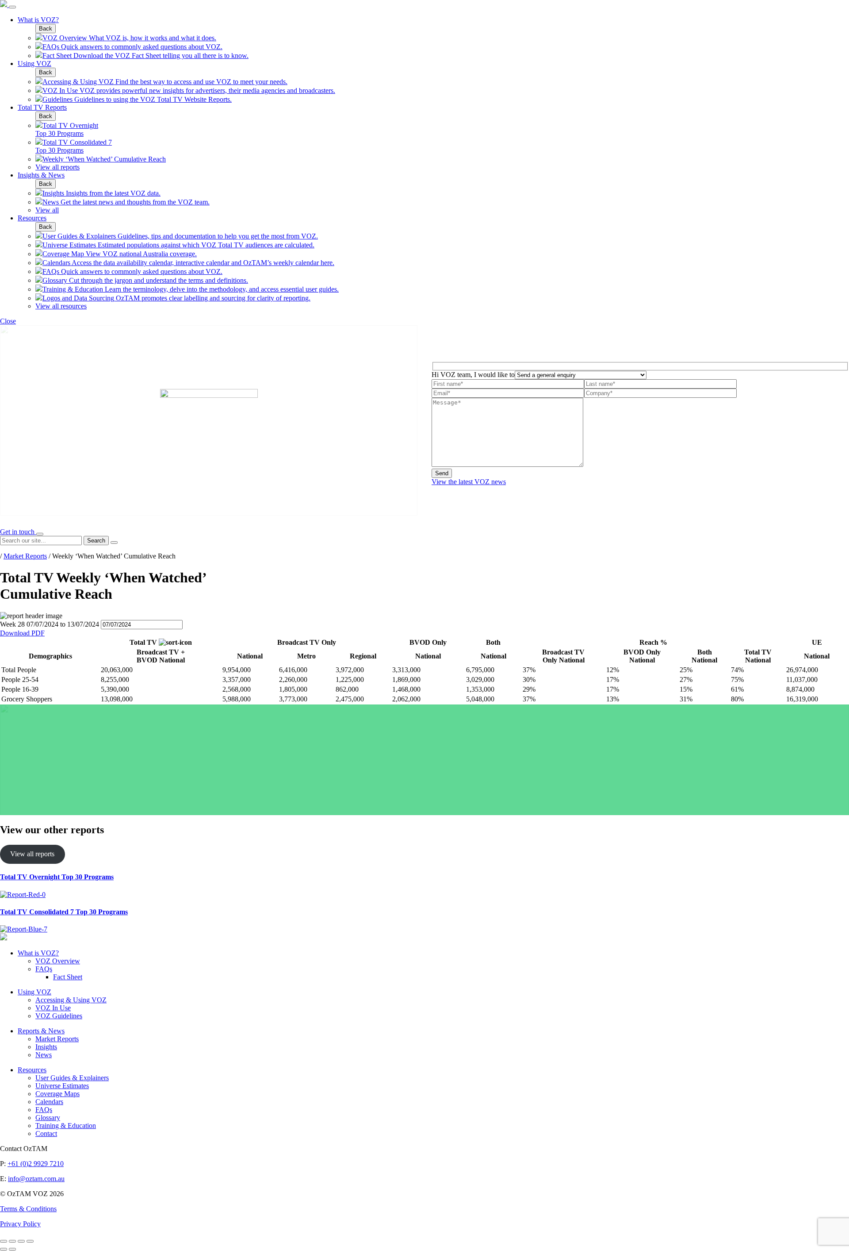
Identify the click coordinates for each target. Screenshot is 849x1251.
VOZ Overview (57, 961)
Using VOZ (34, 63)
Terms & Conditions (28, 1209)
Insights (46, 1047)
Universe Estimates (62, 1085)
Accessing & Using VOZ (71, 1000)
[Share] (12, 1241)
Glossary (47, 1117)
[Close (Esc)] (3, 1241)
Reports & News (41, 1031)
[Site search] (39, 534)
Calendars (49, 1101)
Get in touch (18, 531)
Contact (46, 1133)
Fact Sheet (67, 977)
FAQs (43, 969)
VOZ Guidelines (58, 1016)
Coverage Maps (57, 1093)
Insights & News (41, 175)
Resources (32, 218)
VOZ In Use (53, 1008)
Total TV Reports (42, 107)
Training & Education (65, 1125)
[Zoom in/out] (30, 1241)
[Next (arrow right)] (12, 1249)
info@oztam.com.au (36, 1178)
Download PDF (22, 633)
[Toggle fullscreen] (21, 1241)
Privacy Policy (20, 1224)
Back (45, 28)
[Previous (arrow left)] (3, 1249)
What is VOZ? (38, 19)
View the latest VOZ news (469, 481)
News (43, 1055)
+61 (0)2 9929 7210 (36, 1163)
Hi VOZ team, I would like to (473, 374)
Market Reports (25, 556)
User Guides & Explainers (72, 1078)
